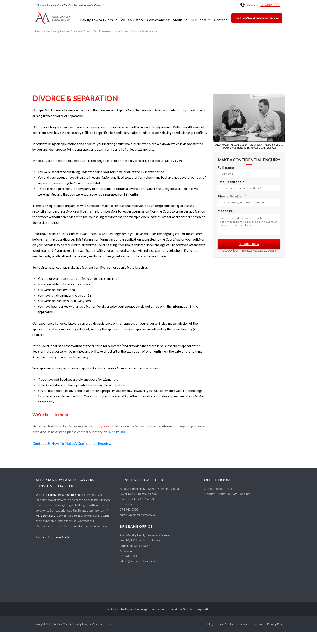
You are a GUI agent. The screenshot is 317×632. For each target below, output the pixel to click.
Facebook (54, 537)
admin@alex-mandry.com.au (138, 514)
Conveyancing (158, 20)
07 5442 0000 (270, 5)
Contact (220, 20)
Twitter (41, 537)
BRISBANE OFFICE (136, 526)
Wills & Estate (132, 20)
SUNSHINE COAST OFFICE (143, 480)
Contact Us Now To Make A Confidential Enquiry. (71, 443)
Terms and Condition (250, 624)
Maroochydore (98, 426)
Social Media (225, 624)
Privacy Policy (276, 624)
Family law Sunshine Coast (65, 494)
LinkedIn (69, 537)
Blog (210, 624)
